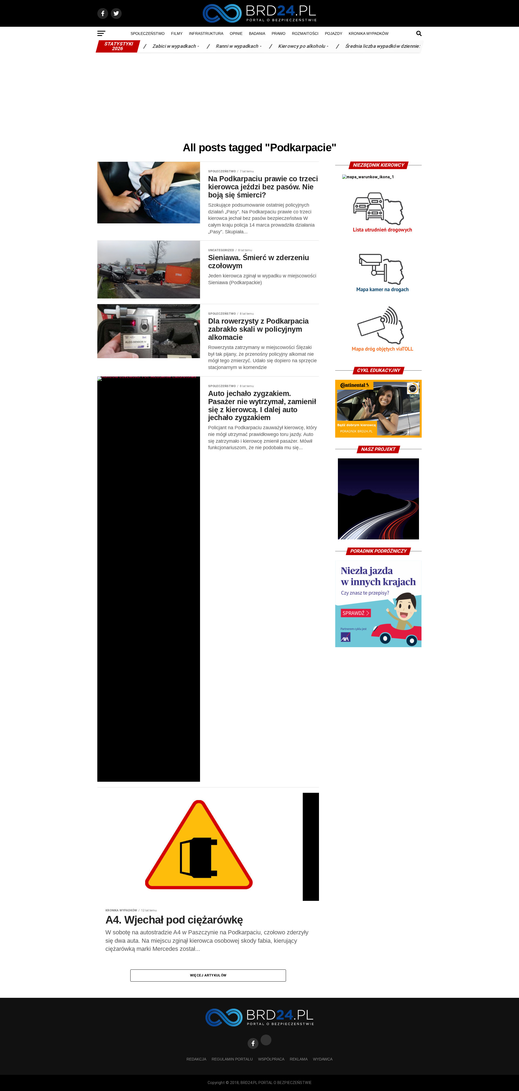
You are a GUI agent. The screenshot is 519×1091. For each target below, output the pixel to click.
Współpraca (271, 1059)
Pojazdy (333, 33)
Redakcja (196, 1059)
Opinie (236, 33)
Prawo (278, 33)
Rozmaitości (305, 33)
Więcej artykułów (208, 975)
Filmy (176, 33)
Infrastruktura (206, 33)
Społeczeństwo (148, 33)
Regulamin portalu (232, 1059)
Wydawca (322, 1059)
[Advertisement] (259, 95)
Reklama (299, 1059)
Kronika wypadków (368, 33)
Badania (257, 33)
